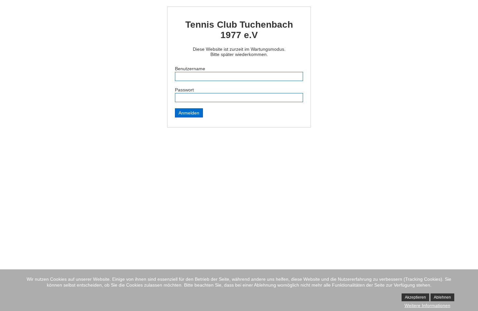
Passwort (184, 89)
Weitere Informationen (427, 305)
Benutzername (190, 68)
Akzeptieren (415, 297)
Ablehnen (442, 297)
